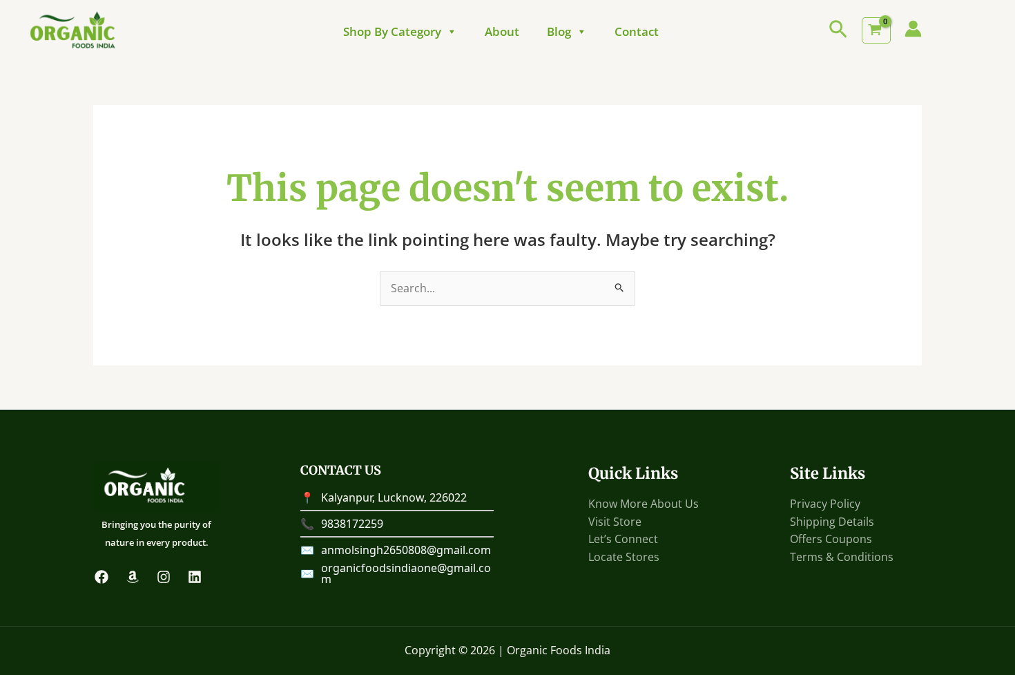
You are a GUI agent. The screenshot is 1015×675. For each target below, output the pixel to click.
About (502, 32)
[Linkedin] (195, 577)
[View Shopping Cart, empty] (876, 30)
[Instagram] (164, 577)
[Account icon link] (913, 28)
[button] (838, 30)
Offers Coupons (831, 538)
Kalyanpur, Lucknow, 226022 (394, 497)
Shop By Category (392, 32)
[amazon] (132, 577)
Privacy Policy (825, 503)
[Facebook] (101, 577)
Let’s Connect (623, 538)
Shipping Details (832, 521)
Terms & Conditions (841, 556)
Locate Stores (623, 556)
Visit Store (614, 521)
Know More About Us (643, 503)
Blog (559, 32)
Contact (637, 32)
